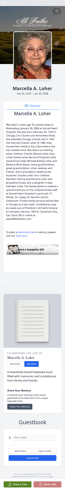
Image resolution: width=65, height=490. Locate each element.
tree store (21, 235)
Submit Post (32, 457)
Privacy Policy (24, 476)
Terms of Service (41, 476)
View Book (15, 363)
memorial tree (26, 232)
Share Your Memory (20, 406)
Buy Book (31, 363)
